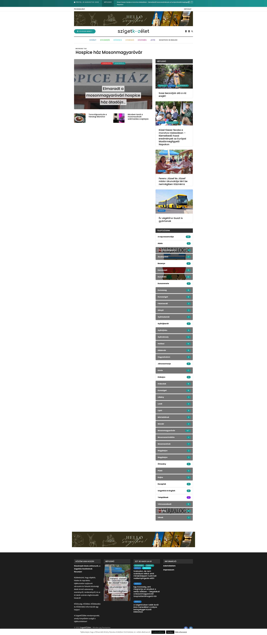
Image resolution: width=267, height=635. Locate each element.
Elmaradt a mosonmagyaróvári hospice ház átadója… (113, 95)
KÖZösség (142, 40)
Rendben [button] (170, 632)
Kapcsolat (187, 9)
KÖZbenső (130, 40)
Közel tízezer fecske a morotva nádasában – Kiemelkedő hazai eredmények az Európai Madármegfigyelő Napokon (172, 137)
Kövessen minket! (85, 31)
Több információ (181, 632)
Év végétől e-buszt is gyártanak (171, 220)
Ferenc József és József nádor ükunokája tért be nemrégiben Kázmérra (141, 2)
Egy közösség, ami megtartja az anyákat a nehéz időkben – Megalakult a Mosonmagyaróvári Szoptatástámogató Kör (147, 591)
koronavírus (106, 63)
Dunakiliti (162, 85)
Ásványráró (139, 565)
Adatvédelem (169, 566)
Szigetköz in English (168, 40)
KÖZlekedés (105, 40)
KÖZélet (93, 40)
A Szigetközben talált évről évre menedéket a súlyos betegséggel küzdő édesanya (146, 608)
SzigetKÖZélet (119, 63)
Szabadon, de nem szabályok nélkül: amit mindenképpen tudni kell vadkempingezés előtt (145, 575)
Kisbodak (150, 565)
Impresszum (168, 570)
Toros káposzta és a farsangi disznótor (98, 115)
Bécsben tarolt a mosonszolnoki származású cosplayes (138, 116)
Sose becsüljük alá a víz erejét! (172, 95)
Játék (152, 40)
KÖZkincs (118, 40)
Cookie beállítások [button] (158, 632)
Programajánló (79, 9)
